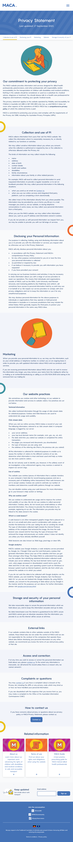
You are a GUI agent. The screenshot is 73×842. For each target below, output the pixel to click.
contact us (20, 683)
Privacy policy (43, 837)
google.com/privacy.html (27, 586)
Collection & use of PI (10, 37)
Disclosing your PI (25, 37)
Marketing (37, 37)
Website (46, 37)
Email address (41, 789)
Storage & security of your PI (61, 37)
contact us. (31, 662)
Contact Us (40, 191)
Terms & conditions (31, 837)
